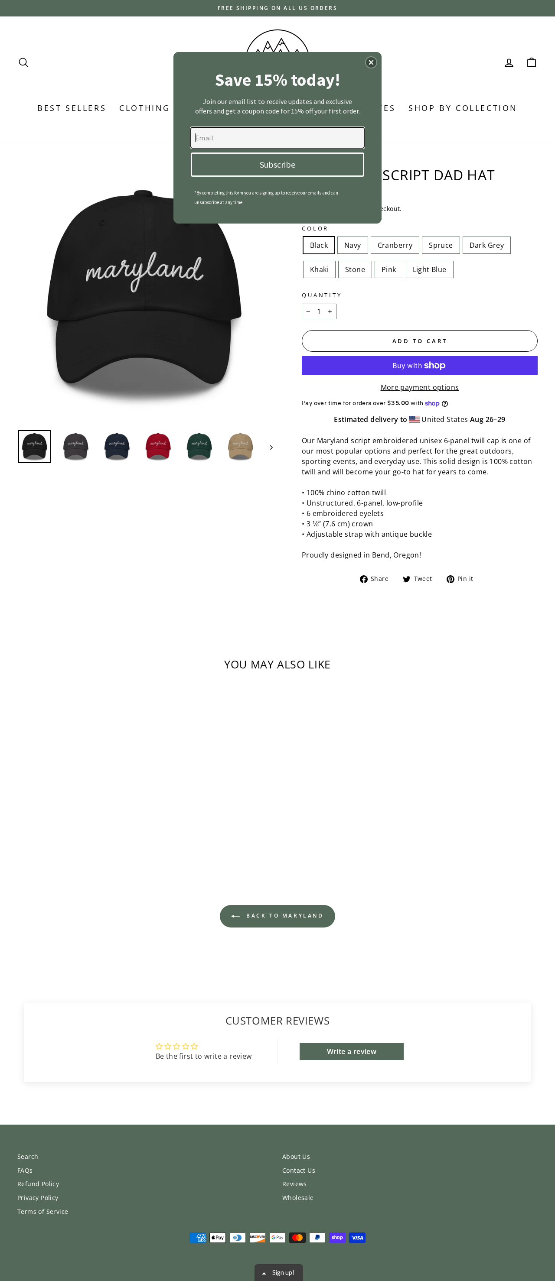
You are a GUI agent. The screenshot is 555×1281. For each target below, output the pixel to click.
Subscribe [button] (277, 164)
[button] (371, 62)
